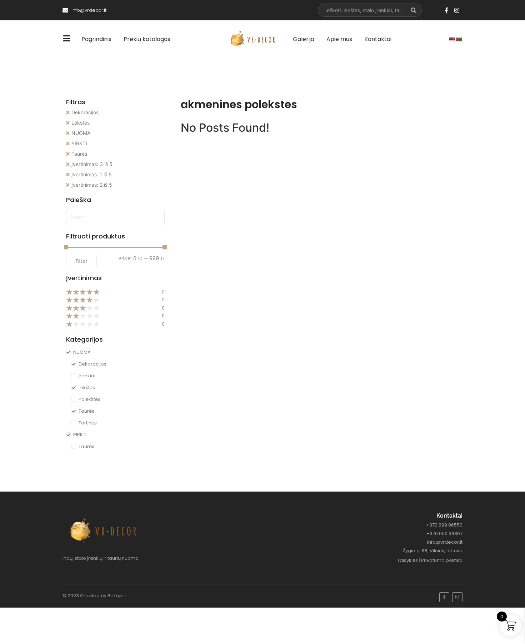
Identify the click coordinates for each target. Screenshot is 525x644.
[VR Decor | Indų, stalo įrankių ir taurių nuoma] (254, 38)
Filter (82, 261)
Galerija (303, 39)
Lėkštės (80, 123)
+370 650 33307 (444, 533)
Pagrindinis (96, 39)
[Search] (414, 10)
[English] (452, 39)
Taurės (79, 154)
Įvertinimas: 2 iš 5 (91, 185)
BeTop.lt (117, 595)
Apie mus (339, 39)
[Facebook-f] (446, 10)
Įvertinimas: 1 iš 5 (91, 174)
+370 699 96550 (444, 525)
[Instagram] (457, 10)
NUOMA (80, 133)
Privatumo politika (441, 560)
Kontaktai (377, 39)
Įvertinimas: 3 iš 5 (91, 164)
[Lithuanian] (459, 39)
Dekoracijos (85, 112)
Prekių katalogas (147, 39)
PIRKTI (79, 143)
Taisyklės (407, 560)
